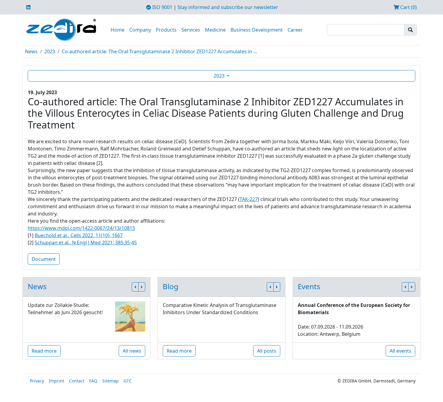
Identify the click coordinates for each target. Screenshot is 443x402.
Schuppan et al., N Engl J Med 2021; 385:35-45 (86, 242)
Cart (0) (408, 7)
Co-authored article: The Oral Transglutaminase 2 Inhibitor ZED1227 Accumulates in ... (159, 51)
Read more (44, 351)
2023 (49, 51)
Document (44, 259)
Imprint (56, 381)
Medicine (215, 29)
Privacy (37, 381)
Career (295, 29)
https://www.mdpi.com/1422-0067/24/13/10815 (81, 228)
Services (190, 29)
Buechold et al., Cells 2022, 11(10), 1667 (79, 235)
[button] (135, 287)
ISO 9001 (161, 7)
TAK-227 (249, 199)
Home (117, 29)
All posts (266, 351)
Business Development (257, 29)
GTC (128, 381)
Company (140, 29)
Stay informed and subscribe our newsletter (228, 7)
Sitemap (110, 381)
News (31, 51)
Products (166, 29)
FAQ (93, 381)
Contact (76, 381)
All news (132, 351)
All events (400, 351)
